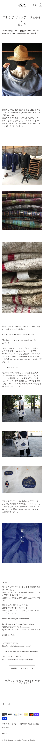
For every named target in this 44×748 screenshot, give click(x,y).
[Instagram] (9, 704)
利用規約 (5, 727)
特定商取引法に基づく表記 (29, 724)
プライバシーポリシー (10, 724)
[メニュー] (3, 5)
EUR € (4, 734)
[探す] (34, 5)
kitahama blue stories (14, 740)
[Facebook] (3, 704)
